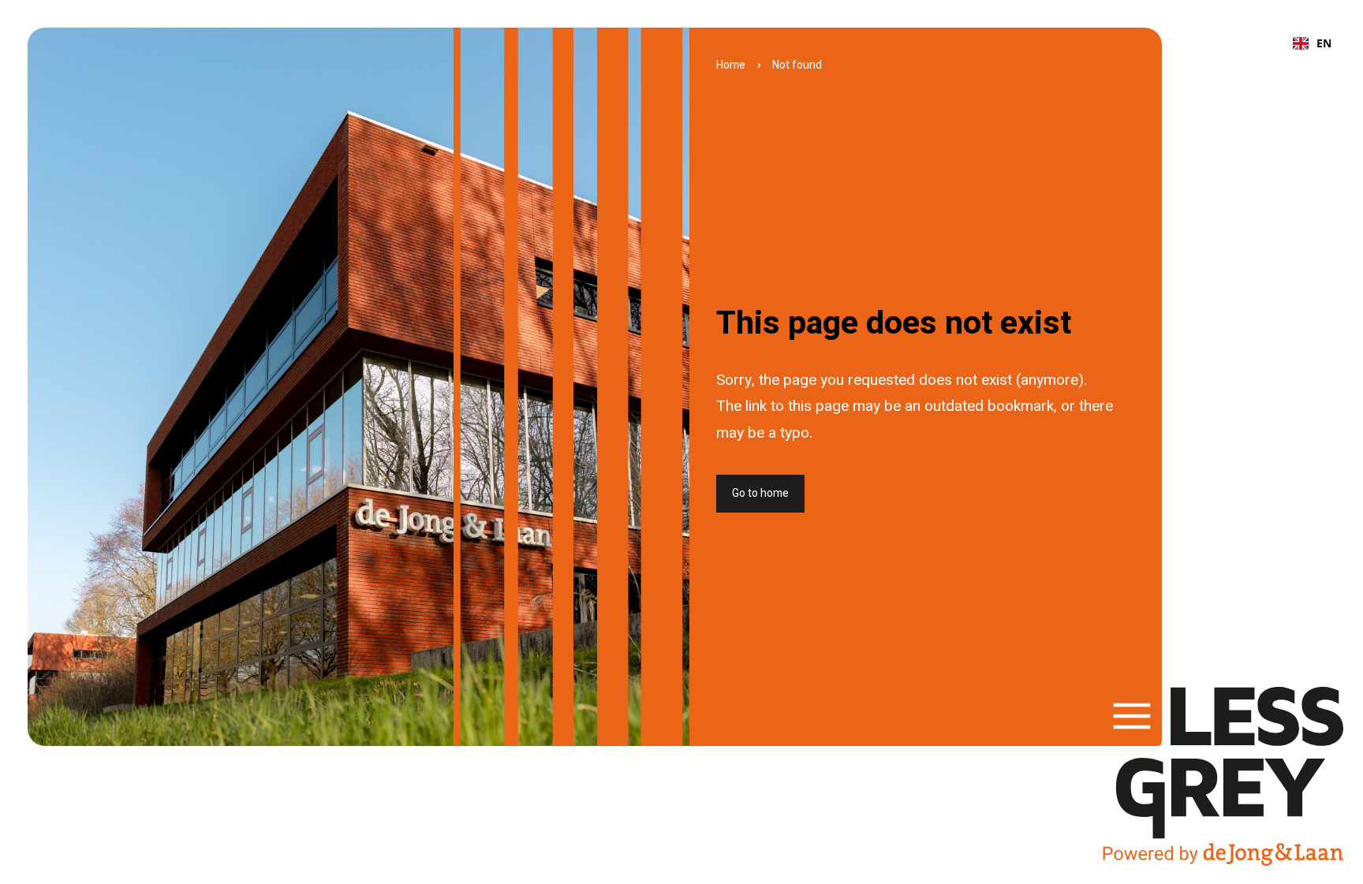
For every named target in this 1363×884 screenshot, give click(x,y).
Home (730, 65)
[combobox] (1312, 43)
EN (1323, 42)
